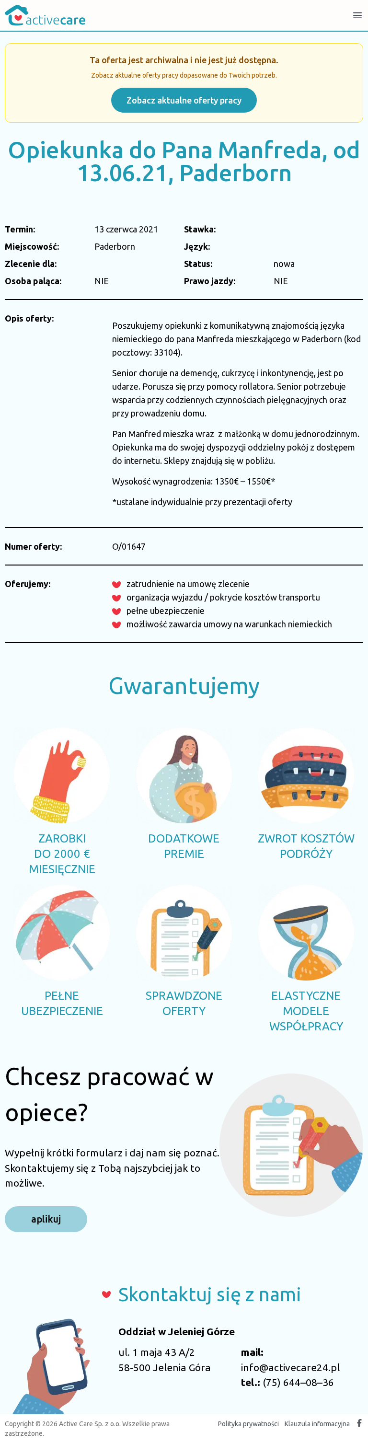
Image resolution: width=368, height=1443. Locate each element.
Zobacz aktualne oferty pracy (184, 100)
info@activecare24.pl (290, 1367)
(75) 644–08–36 (298, 1382)
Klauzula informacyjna (317, 1424)
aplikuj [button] (46, 1218)
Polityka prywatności (248, 1424)
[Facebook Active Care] (359, 1424)
